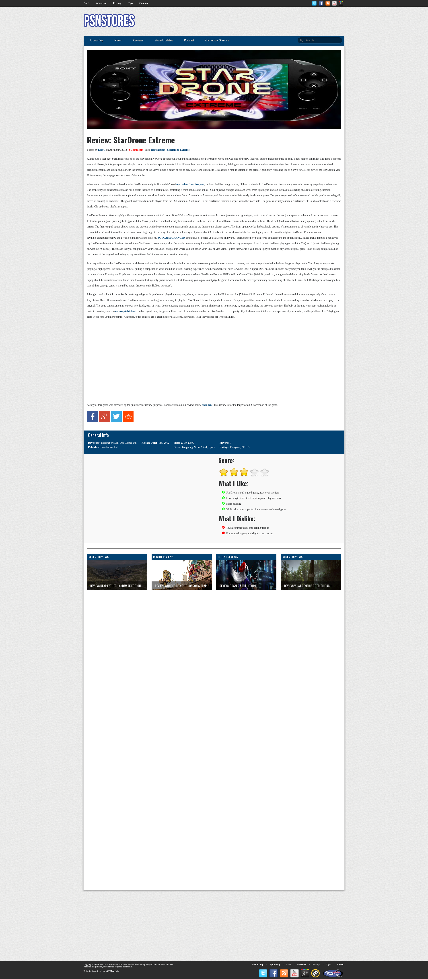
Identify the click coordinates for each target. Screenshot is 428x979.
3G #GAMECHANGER (171, 237)
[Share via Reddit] (128, 420)
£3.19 (184, 442)
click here (207, 404)
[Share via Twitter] (116, 420)
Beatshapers (158, 149)
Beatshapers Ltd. (110, 442)
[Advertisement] (263, 21)
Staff (86, 3)
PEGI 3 (245, 447)
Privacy (117, 3)
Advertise (101, 3)
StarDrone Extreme (178, 149)
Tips (130, 3)
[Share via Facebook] (92, 420)
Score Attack (201, 447)
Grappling (187, 447)
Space (212, 447)
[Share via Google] (104, 420)
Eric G (101, 149)
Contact (143, 3)
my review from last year (190, 184)
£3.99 (191, 442)
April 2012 (163, 442)
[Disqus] (214, 645)
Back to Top (257, 964)
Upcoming (275, 964)
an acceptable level (125, 311)
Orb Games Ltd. (128, 442)
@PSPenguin (112, 971)
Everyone (235, 447)
